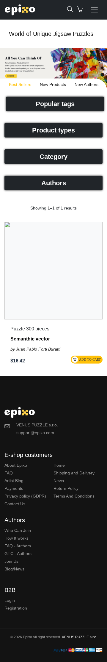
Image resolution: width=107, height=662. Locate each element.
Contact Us (14, 503)
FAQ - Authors (17, 545)
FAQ (8, 473)
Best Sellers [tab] (20, 84)
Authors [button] (53, 183)
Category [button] (53, 156)
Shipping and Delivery (74, 473)
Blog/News (14, 569)
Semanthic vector (30, 338)
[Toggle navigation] (94, 9)
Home (59, 465)
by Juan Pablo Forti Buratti (35, 349)
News (59, 480)
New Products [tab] (53, 84)
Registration (15, 608)
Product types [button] (53, 130)
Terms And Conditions (74, 496)
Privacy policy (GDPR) (25, 496)
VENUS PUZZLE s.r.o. (79, 637)
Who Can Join (17, 530)
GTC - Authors (18, 553)
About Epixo (15, 465)
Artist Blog (13, 480)
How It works (16, 538)
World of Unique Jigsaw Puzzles (51, 34)
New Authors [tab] (86, 84)
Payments (13, 488)
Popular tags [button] (55, 104)
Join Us (11, 561)
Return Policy (66, 488)
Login (9, 600)
